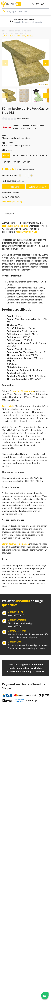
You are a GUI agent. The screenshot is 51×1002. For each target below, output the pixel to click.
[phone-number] (33, 4)
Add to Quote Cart (37, 186)
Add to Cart (13, 186)
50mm (6, 155)
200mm (26, 161)
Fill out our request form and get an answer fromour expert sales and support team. (28, 647)
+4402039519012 (20, 625)
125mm (43, 155)
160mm (16, 161)
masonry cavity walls (26, 231)
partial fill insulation (23, 391)
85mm (24, 155)
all (3, 31)
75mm (15, 155)
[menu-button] (48, 4)
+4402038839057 (16, 615)
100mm (33, 155)
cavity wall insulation (23, 31)
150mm (6, 161)
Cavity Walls (8, 406)
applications (9, 31)
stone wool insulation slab (15, 225)
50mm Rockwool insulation (15, 544)
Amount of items (9, 175)
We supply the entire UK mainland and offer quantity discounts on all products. (28, 636)
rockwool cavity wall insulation (14, 33)
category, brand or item (17, 11)
